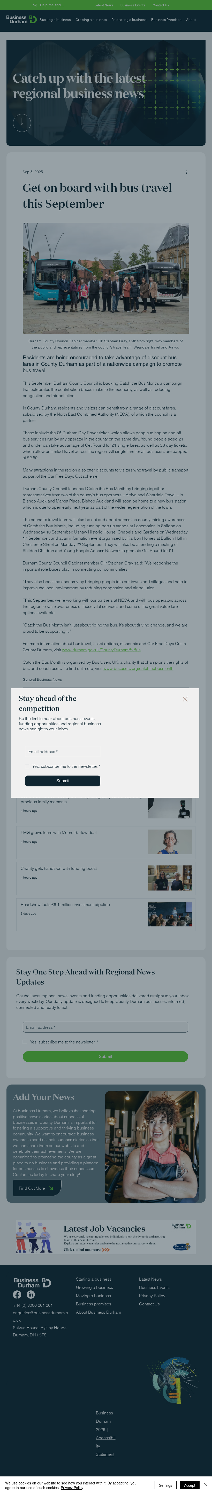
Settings (165, 1485)
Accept (189, 1485)
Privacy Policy (72, 1487)
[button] (185, 699)
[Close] (206, 1485)
